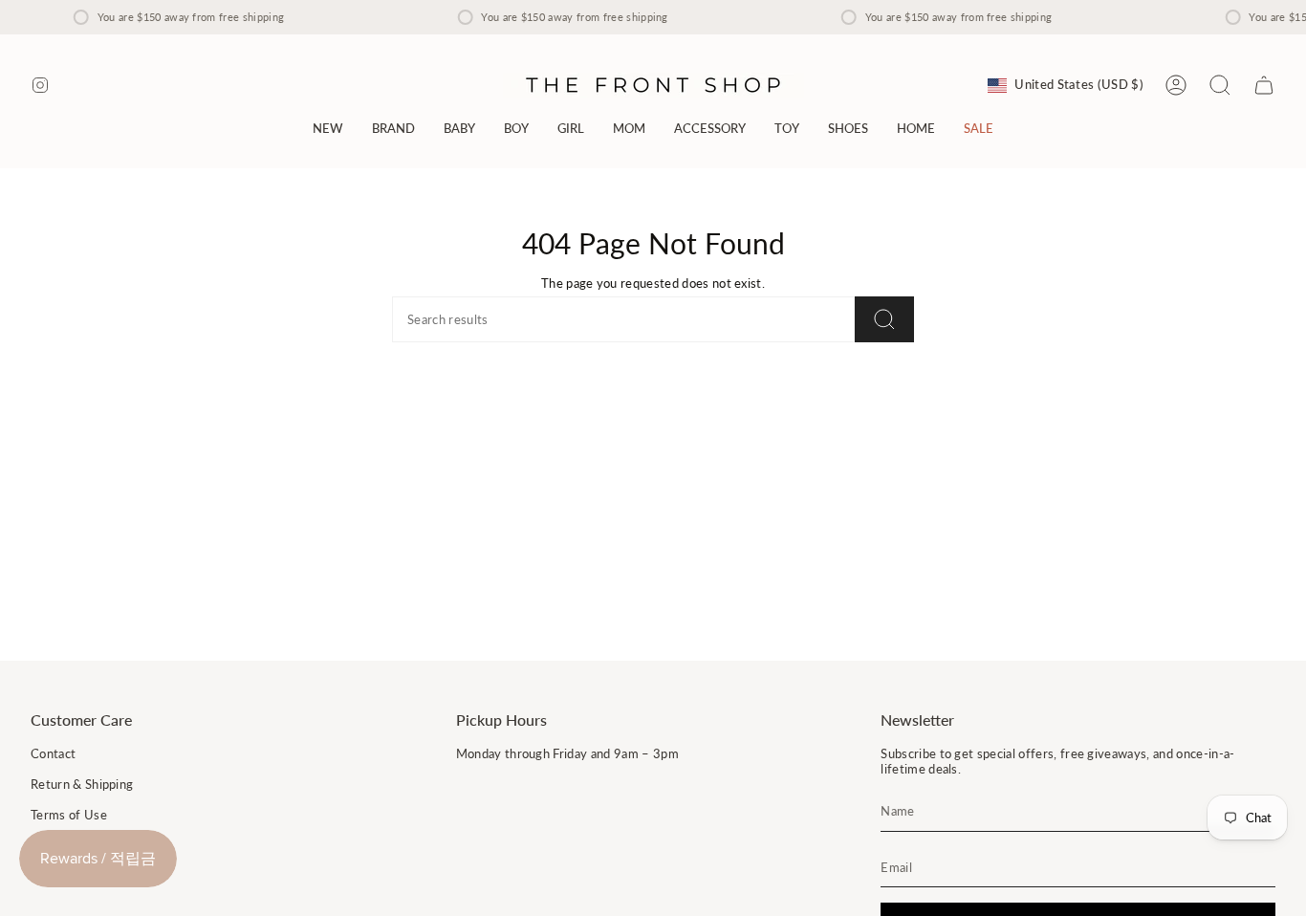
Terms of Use (69, 814)
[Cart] (1264, 85)
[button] (393, 128)
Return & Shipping (82, 784)
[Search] (884, 319)
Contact (53, 753)
